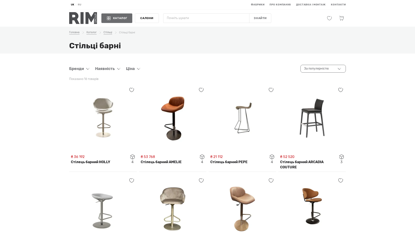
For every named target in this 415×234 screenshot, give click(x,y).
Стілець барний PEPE (228, 162)
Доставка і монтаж (311, 4)
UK (72, 4)
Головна (74, 32)
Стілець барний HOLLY (90, 162)
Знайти (260, 18)
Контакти (338, 4)
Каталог (91, 32)
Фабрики (257, 4)
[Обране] (329, 18)
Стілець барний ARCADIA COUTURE (302, 164)
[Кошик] (341, 18)
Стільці (108, 32)
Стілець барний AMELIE (161, 162)
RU (79, 4)
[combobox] (323, 69)
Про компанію (280, 4)
